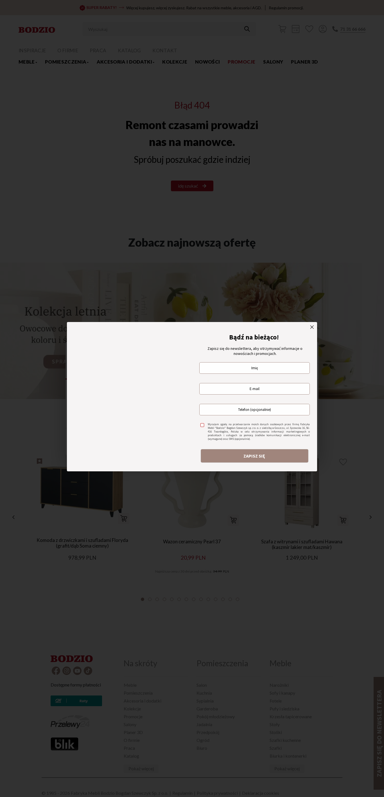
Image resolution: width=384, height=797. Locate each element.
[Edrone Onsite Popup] (192, 398)
